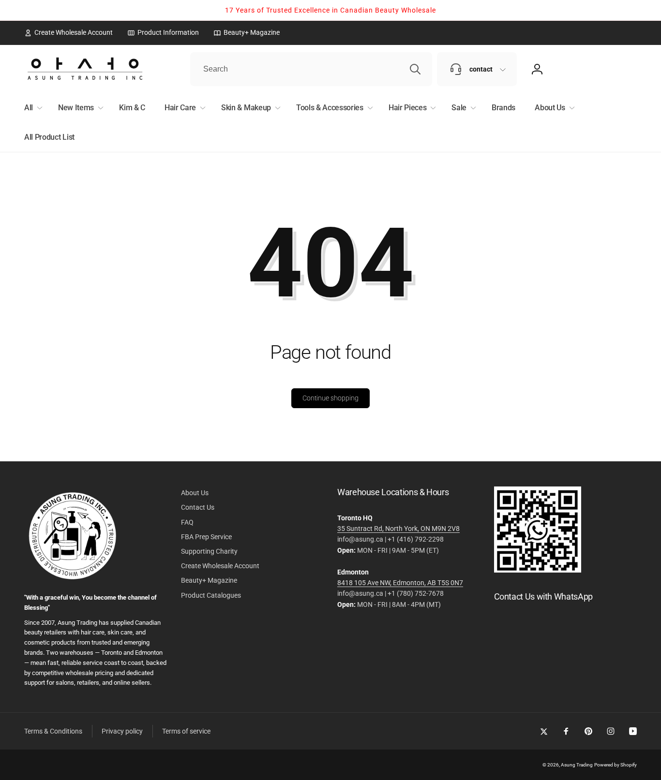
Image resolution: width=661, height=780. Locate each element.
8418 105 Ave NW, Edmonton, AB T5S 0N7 (400, 583)
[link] (68, 32)
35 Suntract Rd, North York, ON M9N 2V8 (398, 528)
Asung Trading (577, 764)
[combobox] (311, 69)
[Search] (415, 69)
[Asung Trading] (537, 569)
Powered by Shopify (615, 764)
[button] (31, 108)
